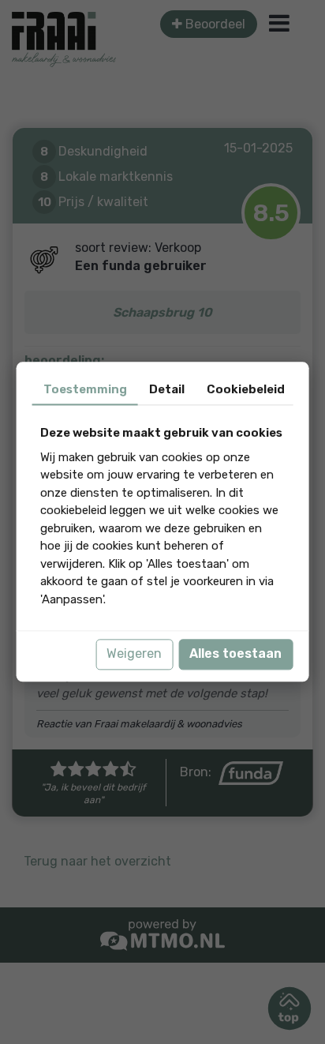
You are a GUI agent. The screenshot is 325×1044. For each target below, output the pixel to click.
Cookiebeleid (246, 389)
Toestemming (85, 389)
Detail (167, 389)
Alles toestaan (235, 654)
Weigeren (134, 654)
